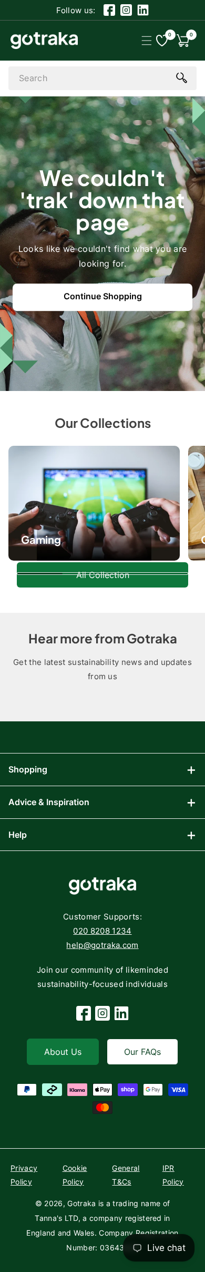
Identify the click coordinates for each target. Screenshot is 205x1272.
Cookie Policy (75, 1174)
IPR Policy (173, 1174)
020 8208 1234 (102, 931)
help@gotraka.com (102, 945)
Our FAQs (142, 1051)
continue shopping (103, 296)
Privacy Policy (24, 1174)
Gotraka (81, 1203)
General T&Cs (125, 1174)
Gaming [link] (41, 539)
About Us (62, 1051)
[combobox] (102, 78)
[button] (146, 40)
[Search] (181, 77)
